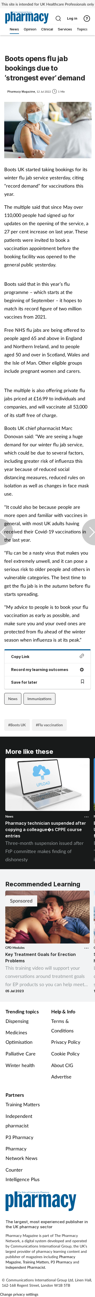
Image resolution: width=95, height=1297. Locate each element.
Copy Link (20, 656)
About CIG (62, 1065)
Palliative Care (21, 1053)
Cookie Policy (65, 1053)
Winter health (20, 1065)
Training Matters (23, 1104)
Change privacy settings (19, 1294)
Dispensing (17, 1021)
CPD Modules (15, 948)
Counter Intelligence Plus (23, 1174)
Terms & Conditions (62, 1025)
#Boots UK (17, 725)
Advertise (61, 1077)
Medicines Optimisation (19, 1037)
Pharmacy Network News (21, 1153)
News (12, 698)
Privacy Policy (65, 1042)
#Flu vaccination (49, 725)
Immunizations (39, 698)
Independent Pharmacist (25, 1267)
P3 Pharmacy (19, 1137)
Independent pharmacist (19, 1120)
